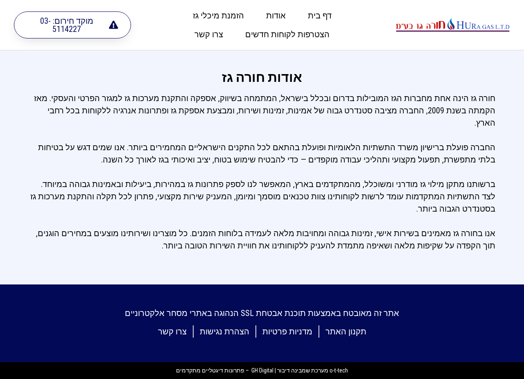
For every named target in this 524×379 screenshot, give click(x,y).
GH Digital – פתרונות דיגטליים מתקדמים (224, 370)
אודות (276, 15)
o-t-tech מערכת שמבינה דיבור (312, 370)
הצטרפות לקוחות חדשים (287, 34)
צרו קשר (208, 34)
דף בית (320, 15)
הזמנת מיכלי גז (218, 15)
